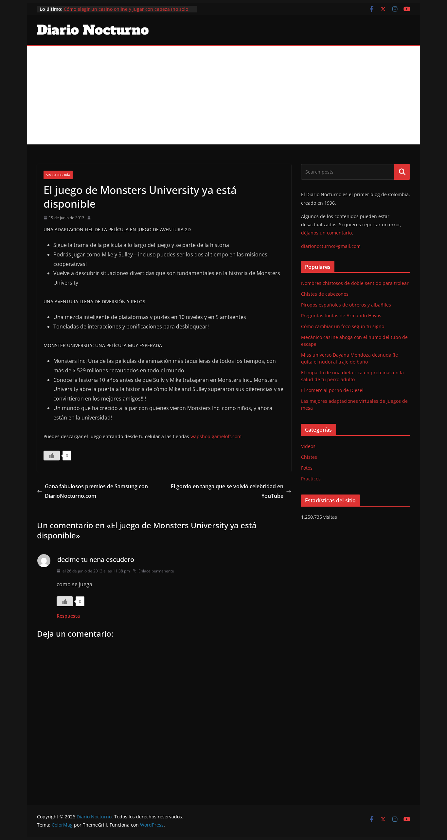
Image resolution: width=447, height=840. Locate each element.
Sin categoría (58, 175)
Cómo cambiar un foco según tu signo (342, 326)
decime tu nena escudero (95, 559)
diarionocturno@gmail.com (331, 246)
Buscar (402, 172)
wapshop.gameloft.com (215, 436)
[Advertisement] (223, 95)
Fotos (307, 468)
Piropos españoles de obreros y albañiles (346, 305)
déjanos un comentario (326, 233)
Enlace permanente (156, 571)
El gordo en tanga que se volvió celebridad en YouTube (227, 491)
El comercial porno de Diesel (332, 390)
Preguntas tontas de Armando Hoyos (341, 315)
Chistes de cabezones (325, 294)
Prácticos (311, 479)
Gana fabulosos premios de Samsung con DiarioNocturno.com (96, 491)
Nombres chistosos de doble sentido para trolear (355, 283)
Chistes (309, 457)
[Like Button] (52, 455)
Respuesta (68, 616)
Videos (308, 446)
